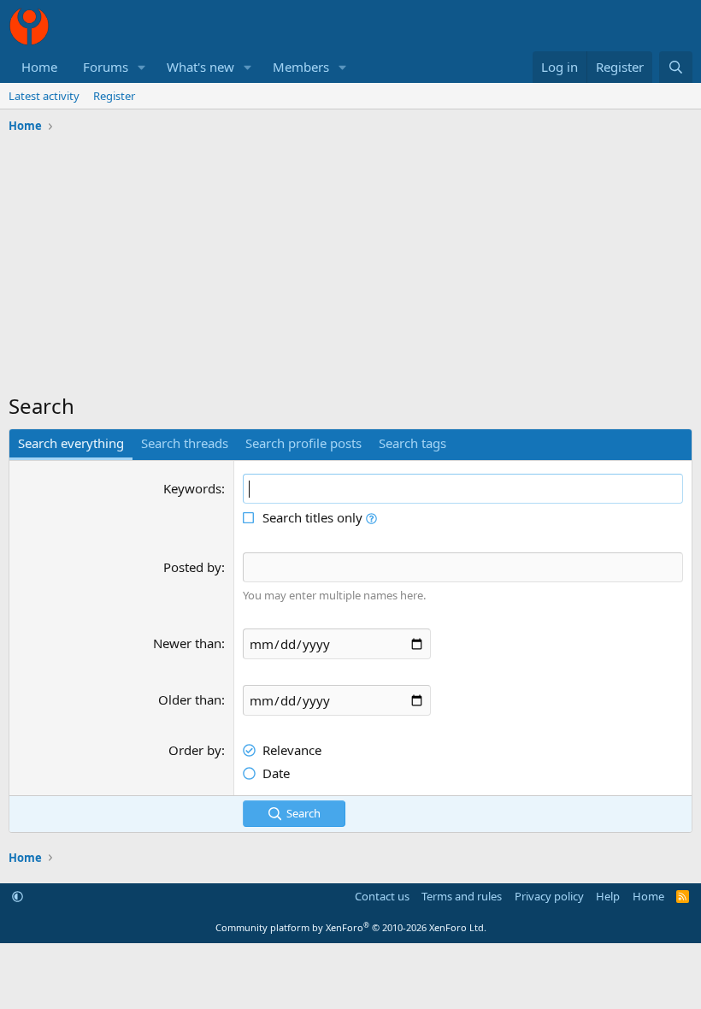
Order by (194, 749)
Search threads (184, 442)
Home (39, 66)
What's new (200, 66)
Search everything (71, 442)
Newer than (187, 643)
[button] (142, 67)
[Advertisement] (350, 267)
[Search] (675, 67)
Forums (105, 66)
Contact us (382, 896)
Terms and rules (461, 896)
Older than (189, 699)
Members (301, 66)
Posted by (192, 566)
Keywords (192, 488)
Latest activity (44, 95)
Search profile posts (303, 442)
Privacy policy (549, 896)
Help (608, 896)
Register (114, 95)
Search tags (412, 442)
